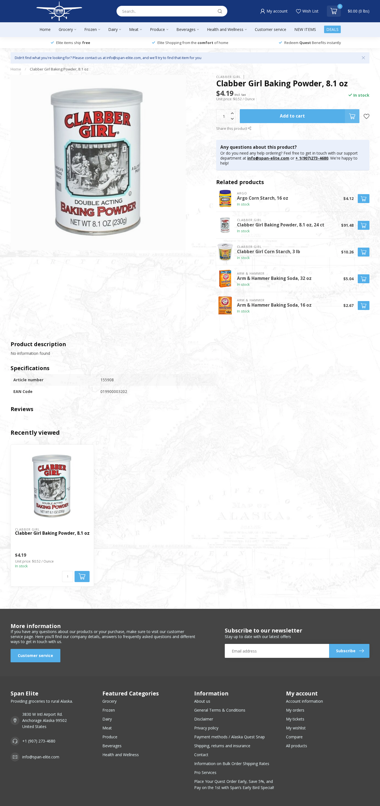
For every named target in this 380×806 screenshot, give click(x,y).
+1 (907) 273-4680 (38, 741)
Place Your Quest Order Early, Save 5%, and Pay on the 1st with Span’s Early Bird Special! (234, 784)
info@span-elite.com (268, 158)
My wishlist (296, 728)
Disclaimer (203, 719)
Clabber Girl (228, 76)
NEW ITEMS (305, 29)
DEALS (332, 29)
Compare (294, 736)
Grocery (66, 29)
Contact (201, 754)
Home (45, 29)
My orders (295, 710)
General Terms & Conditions (219, 710)
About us (202, 701)
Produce (157, 29)
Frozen (90, 29)
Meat (134, 29)
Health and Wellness (225, 29)
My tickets (295, 719)
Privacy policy (206, 728)
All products (296, 745)
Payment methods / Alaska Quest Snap (229, 736)
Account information (304, 701)
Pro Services (205, 772)
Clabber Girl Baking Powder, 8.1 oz (59, 69)
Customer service (270, 29)
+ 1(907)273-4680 (311, 158)
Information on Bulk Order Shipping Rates (231, 763)
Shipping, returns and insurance (222, 745)
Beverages (186, 29)
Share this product (232, 128)
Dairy (113, 29)
